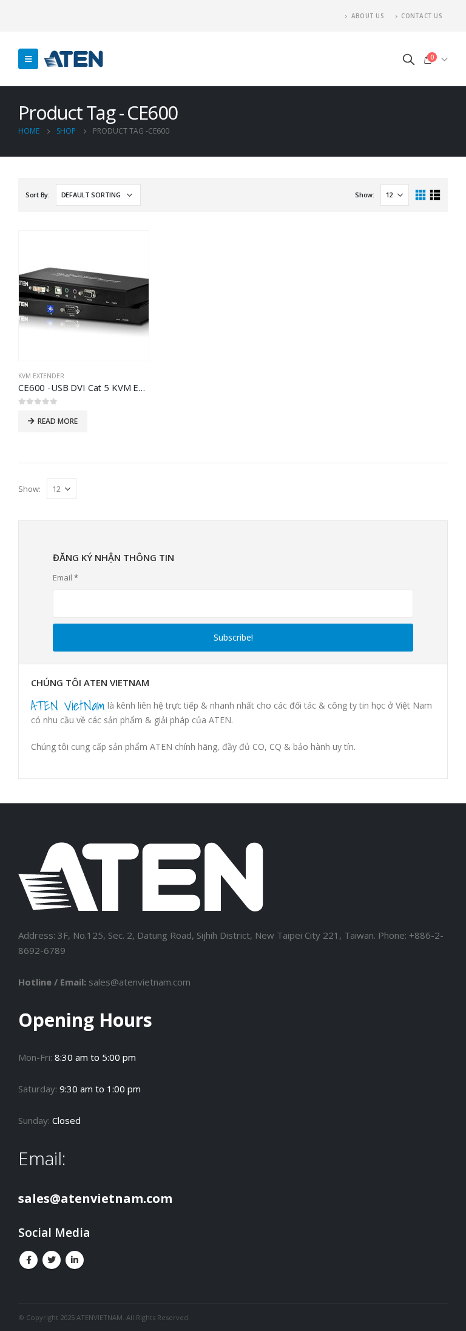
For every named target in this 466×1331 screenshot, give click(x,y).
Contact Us (421, 16)
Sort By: (37, 194)
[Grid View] (421, 195)
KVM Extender (41, 376)
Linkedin (75, 1260)
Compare (129, 251)
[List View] (435, 195)
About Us (367, 16)
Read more (58, 421)
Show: (364, 194)
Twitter (51, 1260)
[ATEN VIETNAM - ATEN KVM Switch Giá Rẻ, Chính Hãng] (73, 59)
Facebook (28, 1260)
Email (65, 577)
